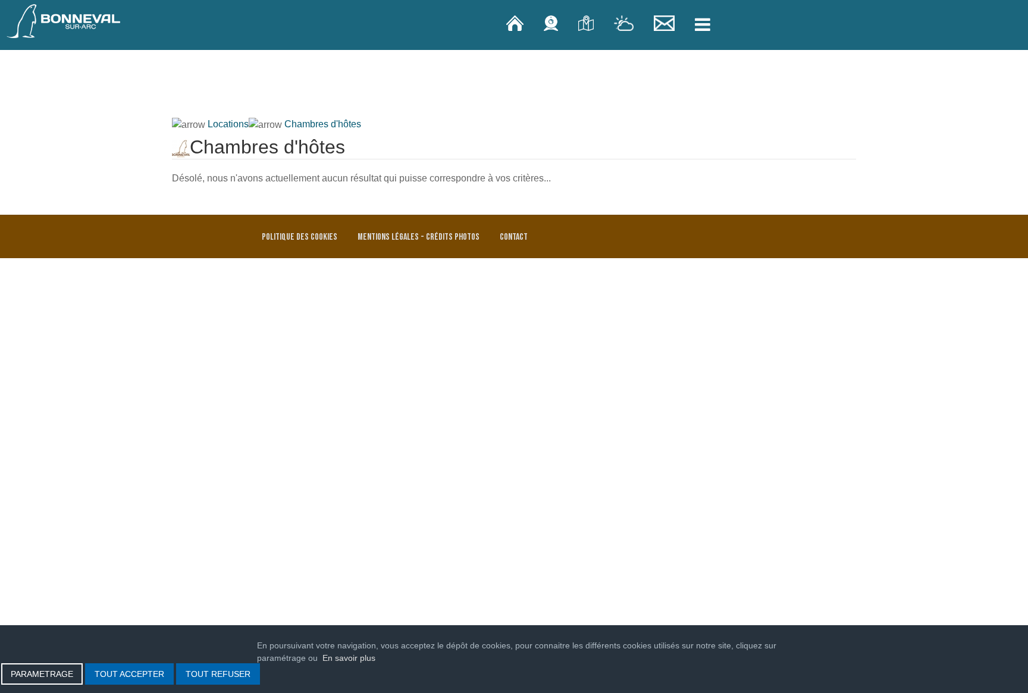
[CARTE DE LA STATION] (587, 23)
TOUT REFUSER (218, 674)
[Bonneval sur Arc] (64, 21)
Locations (228, 124)
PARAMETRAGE (42, 674)
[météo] (625, 23)
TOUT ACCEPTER (129, 674)
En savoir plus (348, 658)
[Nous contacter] (666, 23)
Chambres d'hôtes (322, 124)
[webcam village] (552, 23)
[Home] (516, 23)
